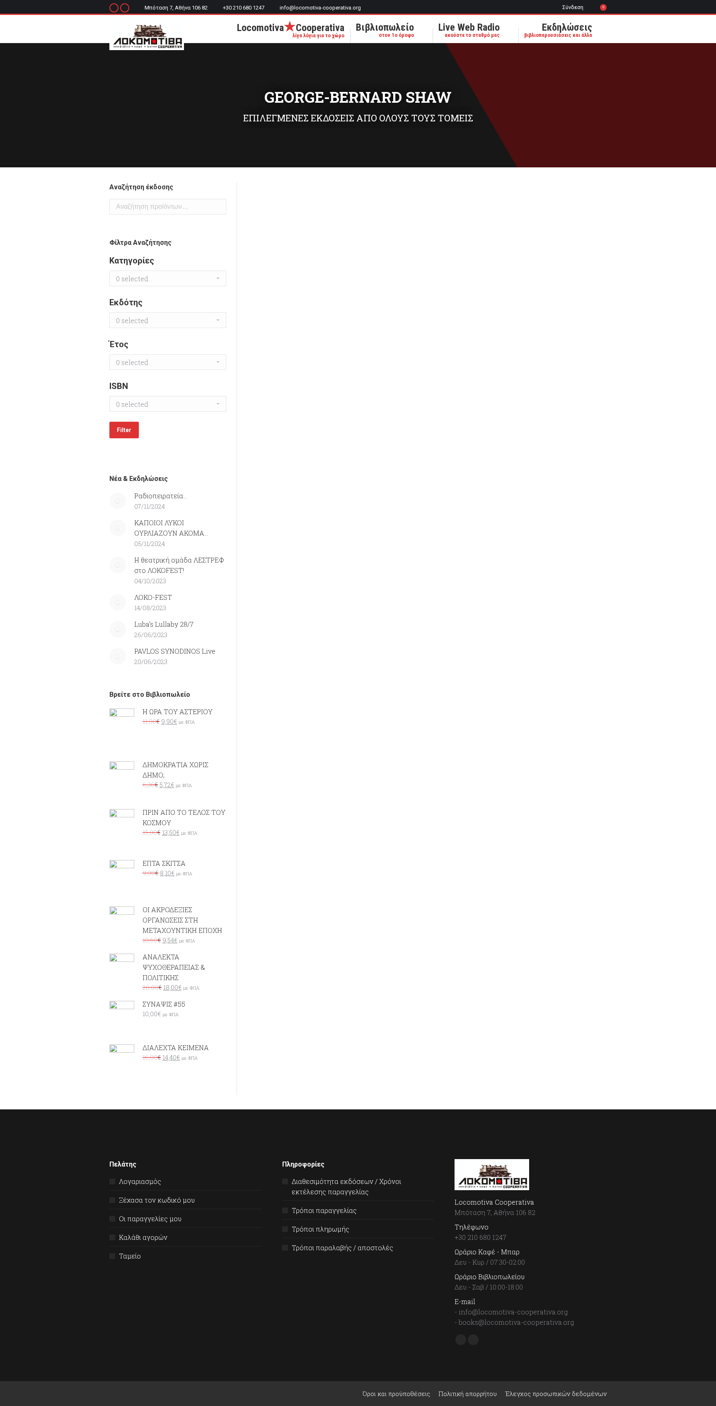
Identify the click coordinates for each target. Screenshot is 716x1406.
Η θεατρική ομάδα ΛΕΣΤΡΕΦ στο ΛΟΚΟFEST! (179, 565)
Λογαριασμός (140, 1181)
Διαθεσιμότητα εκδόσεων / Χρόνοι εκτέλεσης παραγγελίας (346, 1186)
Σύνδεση (572, 7)
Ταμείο (130, 1255)
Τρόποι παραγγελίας (324, 1210)
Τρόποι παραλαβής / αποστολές (342, 1247)
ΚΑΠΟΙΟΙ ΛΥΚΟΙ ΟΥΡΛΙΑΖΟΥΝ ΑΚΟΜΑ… (171, 527)
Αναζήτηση (217, 207)
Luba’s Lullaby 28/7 (164, 624)
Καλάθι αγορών (143, 1237)
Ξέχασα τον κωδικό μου (157, 1200)
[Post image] (117, 501)
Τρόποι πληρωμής (320, 1229)
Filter (124, 430)
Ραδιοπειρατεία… (160, 495)
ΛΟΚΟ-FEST (153, 597)
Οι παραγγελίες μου (150, 1218)
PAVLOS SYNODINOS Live (174, 651)
